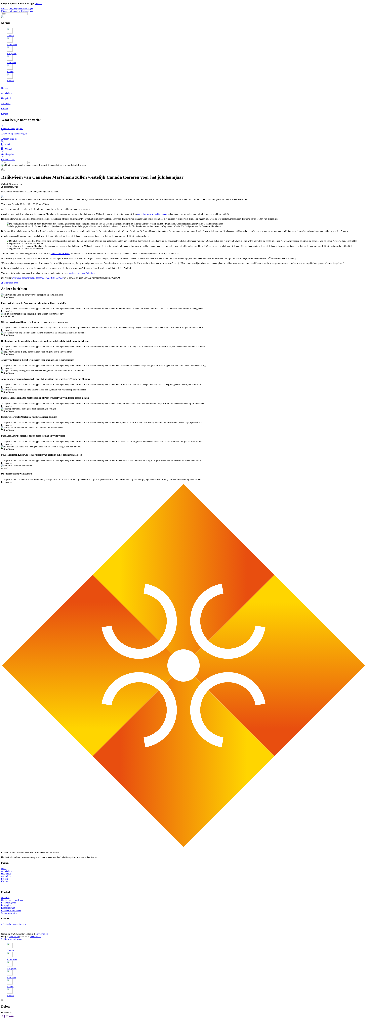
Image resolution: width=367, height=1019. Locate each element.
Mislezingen (27, 8)
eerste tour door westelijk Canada (152, 214)
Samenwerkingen (9, 913)
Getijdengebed (15, 8)
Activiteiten (6, 871)
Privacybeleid (41, 934)
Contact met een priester (12, 900)
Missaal (4, 8)
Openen (38, 3)
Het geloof (6, 873)
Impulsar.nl (14, 936)
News (3, 868)
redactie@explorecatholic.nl (13, 924)
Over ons (5, 897)
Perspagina (6, 905)
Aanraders (5, 876)
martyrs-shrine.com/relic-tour (82, 273)
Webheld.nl (35, 936)
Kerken (4, 881)
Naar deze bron (10, 282)
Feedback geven (8, 902)
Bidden (4, 879)
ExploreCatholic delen (11, 910)
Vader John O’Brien (60, 253)
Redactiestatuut (8, 908)
